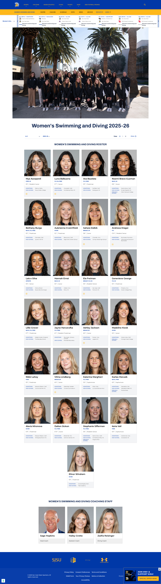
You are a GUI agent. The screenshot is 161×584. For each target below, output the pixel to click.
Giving (61, 4)
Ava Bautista (89, 178)
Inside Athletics (49, 4)
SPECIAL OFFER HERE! (149, 579)
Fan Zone (36, 4)
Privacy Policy (69, 572)
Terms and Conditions (99, 572)
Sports (26, 4)
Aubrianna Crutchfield (66, 228)
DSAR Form (70, 576)
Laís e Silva (31, 278)
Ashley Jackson (91, 327)
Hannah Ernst (62, 278)
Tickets (70, 4)
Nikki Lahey (32, 377)
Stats (73, 12)
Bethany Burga (34, 228)
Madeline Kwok (120, 327)
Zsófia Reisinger (106, 536)
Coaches (53, 12)
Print (132, 136)
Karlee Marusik (119, 377)
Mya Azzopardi (33, 178)
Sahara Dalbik (90, 228)
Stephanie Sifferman (94, 426)
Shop (78, 4)
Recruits (99, 12)
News (81, 12)
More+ (107, 12)
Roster (43, 12)
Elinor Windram (77, 474)
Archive (90, 12)
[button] (17, 21)
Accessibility (85, 580)
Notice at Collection (98, 576)
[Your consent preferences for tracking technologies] (3, 581)
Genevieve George (121, 278)
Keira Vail (116, 426)
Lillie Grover (32, 327)
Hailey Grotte (76, 536)
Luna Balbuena (62, 178)
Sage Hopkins (47, 536)
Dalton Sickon (62, 426)
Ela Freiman (89, 278)
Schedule (63, 12)
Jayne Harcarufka (64, 327)
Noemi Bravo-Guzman (123, 178)
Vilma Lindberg (63, 377)
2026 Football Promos (92, 4)
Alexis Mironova (34, 426)
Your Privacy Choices (83, 576)
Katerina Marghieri (93, 377)
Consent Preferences (83, 572)
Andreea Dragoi (120, 228)
